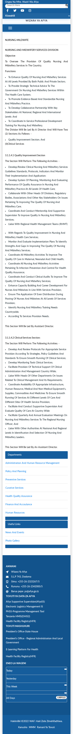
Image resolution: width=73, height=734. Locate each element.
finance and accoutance (18, 504)
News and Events (14, 532)
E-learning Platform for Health (22, 649)
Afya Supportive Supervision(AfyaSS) (25, 602)
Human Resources (15, 513)
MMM (32, 727)
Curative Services (14, 488)
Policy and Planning (15, 471)
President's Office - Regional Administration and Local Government (34, 640)
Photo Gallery (12, 541)
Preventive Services (15, 480)
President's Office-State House (22, 631)
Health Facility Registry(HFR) (21, 621)
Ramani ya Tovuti (46, 727)
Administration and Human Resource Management (32, 463)
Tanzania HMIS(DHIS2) (18, 616)
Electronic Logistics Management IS (24, 607)
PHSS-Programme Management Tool (25, 611)
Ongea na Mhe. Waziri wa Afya (22, 2)
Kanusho (22, 727)
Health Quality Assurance (18, 496)
